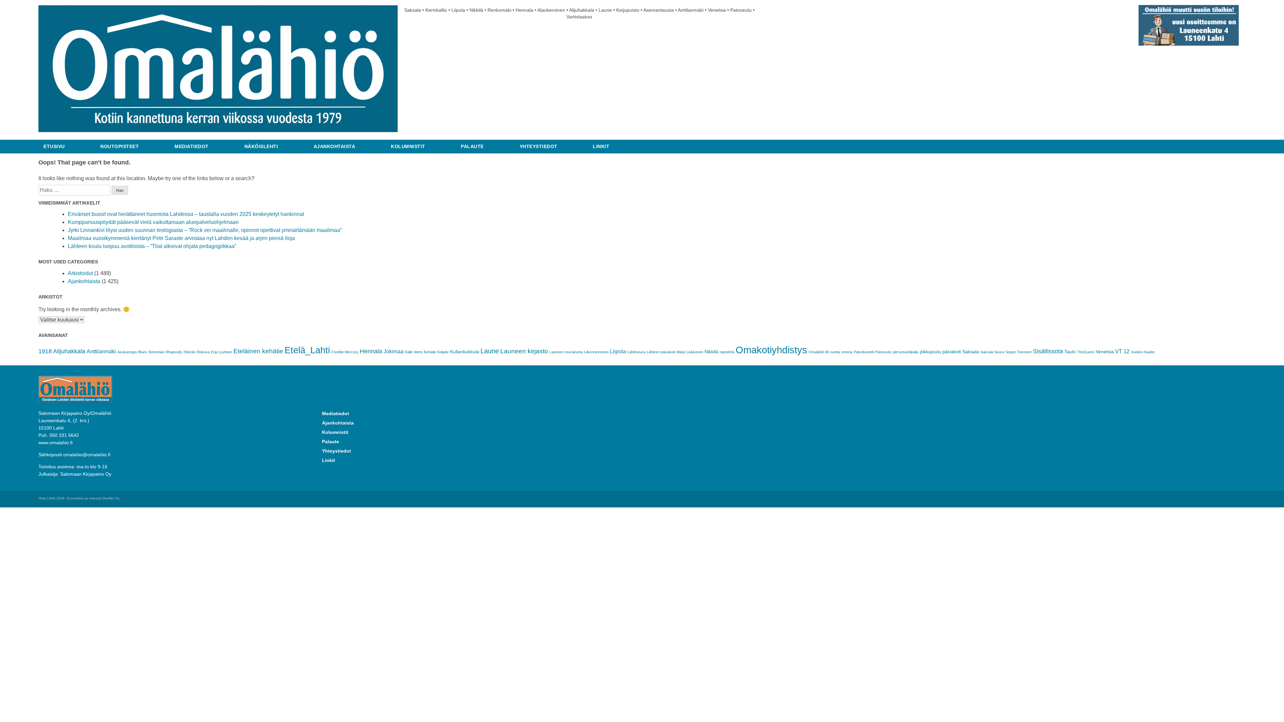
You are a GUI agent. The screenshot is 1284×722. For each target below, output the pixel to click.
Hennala (371, 351)
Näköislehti (261, 146)
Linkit (601, 146)
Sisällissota (1048, 351)
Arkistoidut (80, 273)
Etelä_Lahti (307, 350)
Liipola (618, 351)
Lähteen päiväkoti (661, 352)
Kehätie (430, 352)
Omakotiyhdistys (771, 349)
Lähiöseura (636, 352)
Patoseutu (883, 352)
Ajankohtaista (334, 146)
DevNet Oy (111, 498)
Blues (142, 352)
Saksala (970, 351)
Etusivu (54, 146)
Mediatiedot (192, 146)
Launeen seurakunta (566, 352)
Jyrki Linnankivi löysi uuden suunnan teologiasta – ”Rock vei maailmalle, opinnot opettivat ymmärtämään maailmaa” (205, 230)
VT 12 (1122, 351)
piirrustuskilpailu (906, 352)
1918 (45, 351)
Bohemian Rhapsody (165, 352)
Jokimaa (394, 351)
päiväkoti (951, 351)
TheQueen (1085, 352)
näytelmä (727, 352)
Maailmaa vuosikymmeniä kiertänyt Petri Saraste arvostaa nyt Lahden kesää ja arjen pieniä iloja (181, 238)
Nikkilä (711, 351)
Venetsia (1105, 351)
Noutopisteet (119, 146)
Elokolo (189, 352)
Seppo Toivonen (1018, 352)
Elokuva (203, 352)
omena (846, 352)
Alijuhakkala (69, 351)
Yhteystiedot (538, 146)
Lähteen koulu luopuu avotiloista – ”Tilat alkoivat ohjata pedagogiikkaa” (152, 246)
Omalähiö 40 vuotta (824, 352)
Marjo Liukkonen (689, 352)
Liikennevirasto (596, 352)
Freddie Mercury (344, 352)
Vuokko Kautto (1143, 352)
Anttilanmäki (101, 351)
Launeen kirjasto (524, 351)
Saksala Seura (992, 352)
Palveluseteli (864, 352)
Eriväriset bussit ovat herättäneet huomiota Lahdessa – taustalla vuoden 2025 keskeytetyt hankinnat (186, 214)
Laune (489, 351)
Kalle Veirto (414, 352)
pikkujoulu (930, 351)
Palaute (472, 146)
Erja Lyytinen (221, 352)
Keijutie (443, 352)
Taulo (1070, 351)
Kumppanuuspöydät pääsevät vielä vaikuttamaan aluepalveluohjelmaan (153, 222)
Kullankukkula (464, 351)
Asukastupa (127, 352)
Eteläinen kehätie (258, 351)
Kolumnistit (408, 146)
